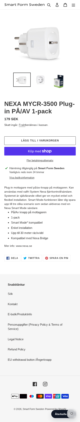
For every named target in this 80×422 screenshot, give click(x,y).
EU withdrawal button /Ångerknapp (29, 359)
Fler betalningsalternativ (40, 160)
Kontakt (12, 304)
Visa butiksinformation (21, 177)
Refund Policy (16, 349)
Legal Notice (15, 339)
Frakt (22, 124)
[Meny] (73, 5)
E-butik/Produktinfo (20, 314)
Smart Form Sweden (33, 409)
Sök (10, 293)
